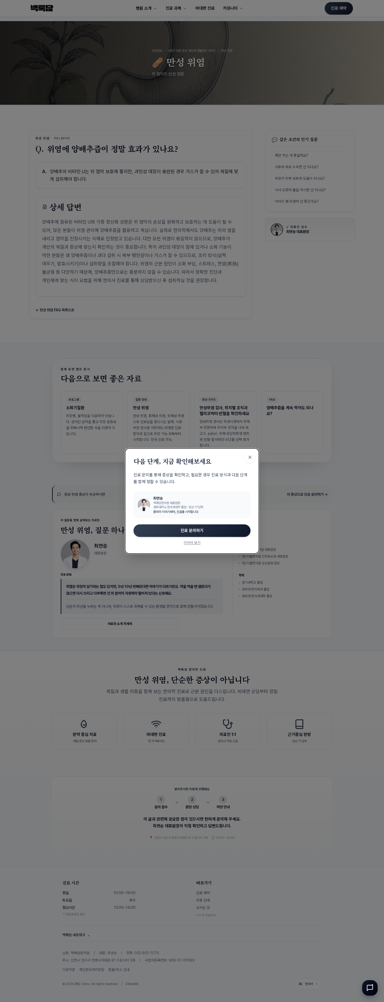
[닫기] (250, 457)
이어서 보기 (192, 543)
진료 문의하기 (192, 530)
